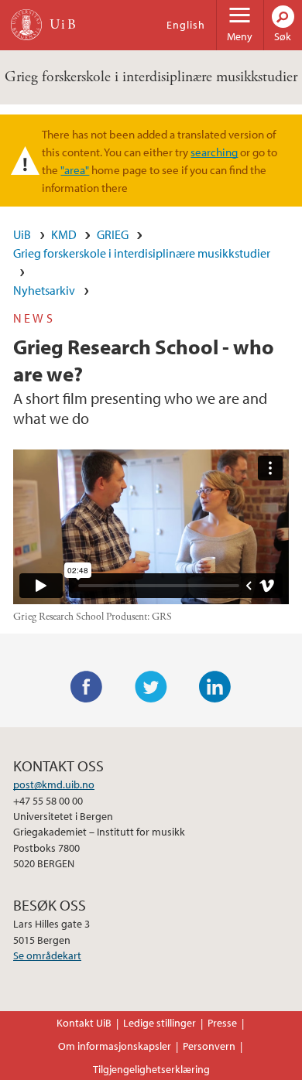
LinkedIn (215, 687)
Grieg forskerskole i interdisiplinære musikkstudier (151, 77)
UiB (22, 234)
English (185, 25)
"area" (74, 169)
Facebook (86, 687)
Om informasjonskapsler (114, 1046)
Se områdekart (47, 955)
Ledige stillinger (159, 1023)
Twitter (151, 687)
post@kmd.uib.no (53, 784)
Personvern (209, 1046)
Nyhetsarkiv (44, 290)
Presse (222, 1023)
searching (214, 151)
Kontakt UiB (84, 1023)
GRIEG (113, 234)
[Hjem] (26, 24)
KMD (64, 234)
